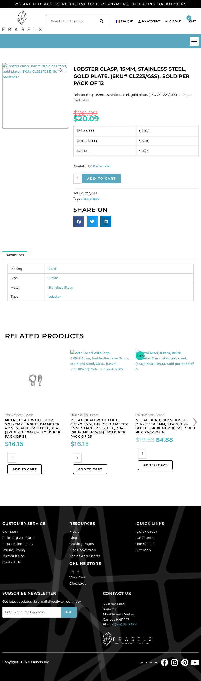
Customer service (24, 523)
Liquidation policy (17, 544)
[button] (194, 41)
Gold (52, 269)
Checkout (77, 583)
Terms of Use (13, 556)
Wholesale (173, 21)
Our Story (10, 531)
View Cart (77, 577)
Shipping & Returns (18, 538)
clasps (94, 198)
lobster (54, 296)
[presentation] (195, 420)
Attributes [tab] (15, 255)
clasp (84, 198)
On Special (146, 538)
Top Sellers (145, 544)
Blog (73, 538)
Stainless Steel (60, 287)
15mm (53, 278)
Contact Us (11, 562)
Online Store (85, 563)
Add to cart (101, 178)
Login (74, 571)
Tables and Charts (84, 556)
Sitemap (144, 550)
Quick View (35, 407)
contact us (117, 593)
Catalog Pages (81, 544)
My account (151, 21)
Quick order (147, 531)
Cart (192, 19)
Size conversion (82, 550)
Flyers (74, 531)
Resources (82, 523)
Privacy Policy (14, 550)
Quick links (150, 523)
